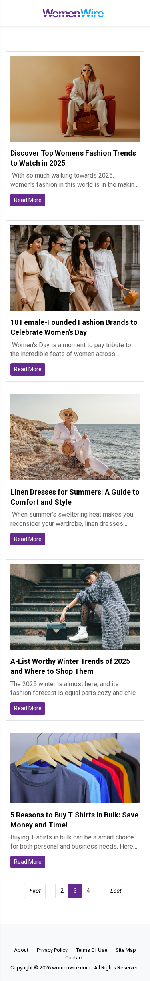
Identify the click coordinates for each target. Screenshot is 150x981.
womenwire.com (71, 968)
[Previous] (50, 887)
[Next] (100, 887)
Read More (28, 200)
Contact (74, 958)
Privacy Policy (52, 950)
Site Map (126, 950)
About (21, 950)
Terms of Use (91, 950)
